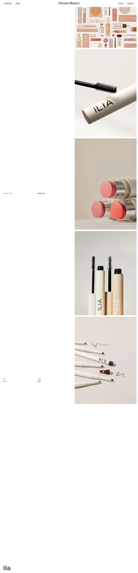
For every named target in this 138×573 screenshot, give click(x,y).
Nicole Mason (69, 3)
